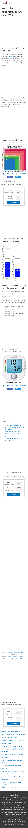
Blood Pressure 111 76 (18, 658)
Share (10, 177)
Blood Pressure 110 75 (8, 658)
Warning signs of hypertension (10, 731)
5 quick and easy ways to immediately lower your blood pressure (14, 427)
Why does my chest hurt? (13, 431)
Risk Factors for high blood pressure (12, 788)
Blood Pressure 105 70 (15, 650)
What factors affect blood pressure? (12, 746)
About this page (9, 824)
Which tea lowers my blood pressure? (13, 734)
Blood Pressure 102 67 (19, 652)
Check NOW (14, 202)
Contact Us (21, 821)
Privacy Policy (19, 824)
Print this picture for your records (15, 173)
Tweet (18, 177)
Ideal (10, 56)
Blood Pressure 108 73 (13, 656)
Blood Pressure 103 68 (10, 652)
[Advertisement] (14, 32)
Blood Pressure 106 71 (6, 650)
